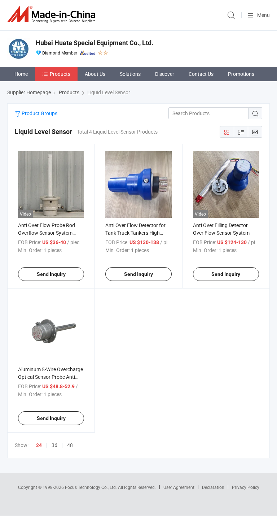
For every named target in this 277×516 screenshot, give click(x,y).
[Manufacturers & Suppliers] (52, 14)
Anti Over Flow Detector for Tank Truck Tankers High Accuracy (135, 233)
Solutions (130, 73)
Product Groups (39, 113)
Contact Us (201, 73)
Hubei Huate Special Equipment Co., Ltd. (94, 43)
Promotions (241, 73)
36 (54, 445)
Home (21, 73)
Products (60, 73)
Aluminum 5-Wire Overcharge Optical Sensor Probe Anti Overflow (50, 377)
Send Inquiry (51, 274)
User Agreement (178, 487)
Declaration (213, 487)
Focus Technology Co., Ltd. (91, 487)
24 (39, 445)
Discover (164, 73)
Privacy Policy (245, 487)
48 (70, 445)
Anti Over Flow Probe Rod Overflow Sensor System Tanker (46, 233)
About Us (95, 73)
